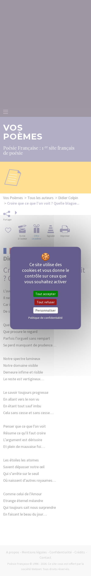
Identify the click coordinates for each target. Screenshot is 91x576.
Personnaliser (45, 310)
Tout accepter (45, 293)
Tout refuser (46, 302)
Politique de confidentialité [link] (45, 318)
